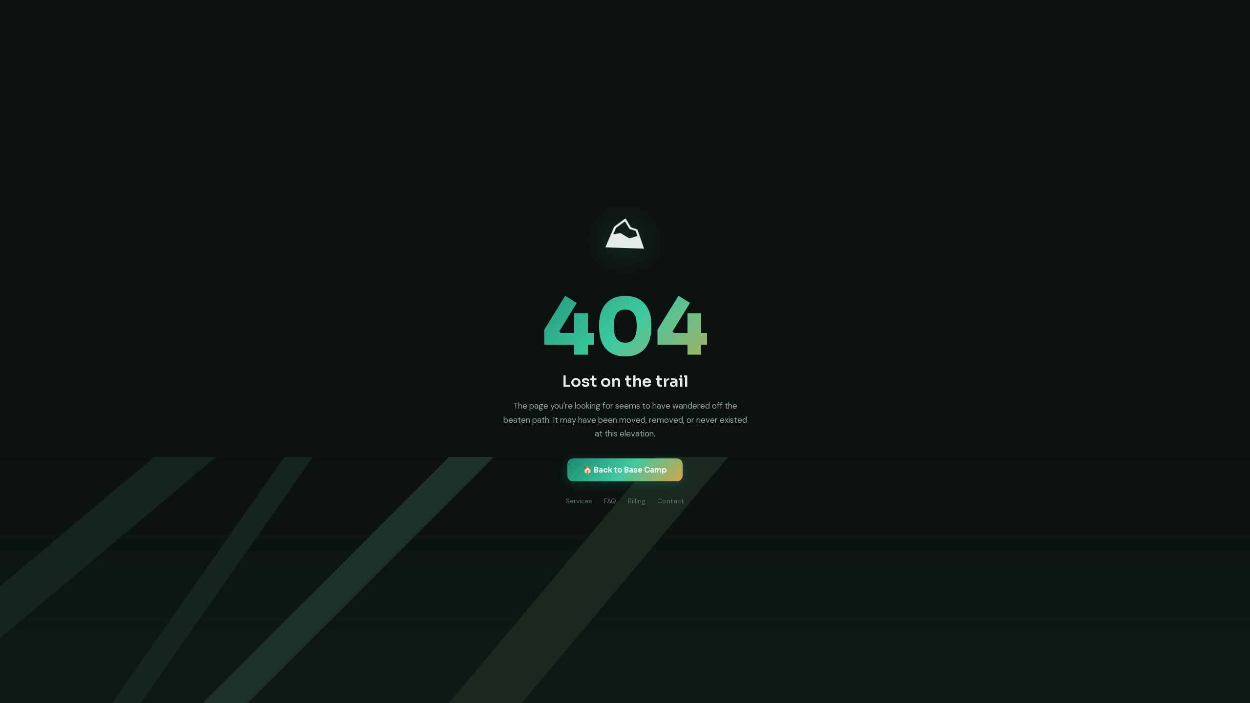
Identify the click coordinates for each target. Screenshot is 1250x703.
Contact (670, 501)
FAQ (610, 501)
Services (579, 501)
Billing (637, 501)
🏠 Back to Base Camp (625, 470)
